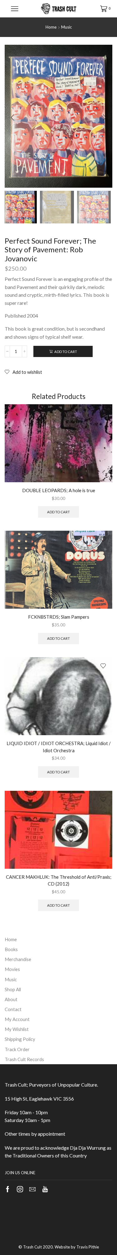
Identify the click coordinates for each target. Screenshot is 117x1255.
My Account (17, 1019)
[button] (12, 118)
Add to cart (65, 352)
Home (51, 27)
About (11, 999)
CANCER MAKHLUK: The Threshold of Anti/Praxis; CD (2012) (58, 880)
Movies (12, 969)
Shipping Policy (20, 1039)
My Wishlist (17, 1029)
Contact (13, 1009)
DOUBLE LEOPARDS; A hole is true (58, 490)
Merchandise (18, 959)
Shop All (13, 989)
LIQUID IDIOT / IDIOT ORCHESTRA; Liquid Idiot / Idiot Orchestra (59, 746)
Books (11, 949)
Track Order (17, 1049)
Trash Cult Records (24, 1059)
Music (66, 27)
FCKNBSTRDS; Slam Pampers (58, 617)
